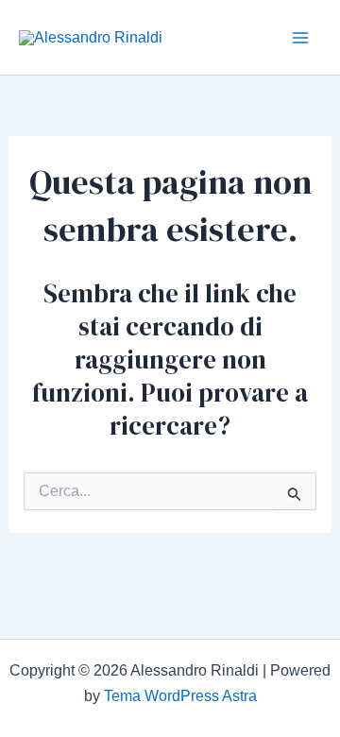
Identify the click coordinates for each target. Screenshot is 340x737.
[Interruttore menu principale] (300, 38)
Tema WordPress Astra (180, 696)
